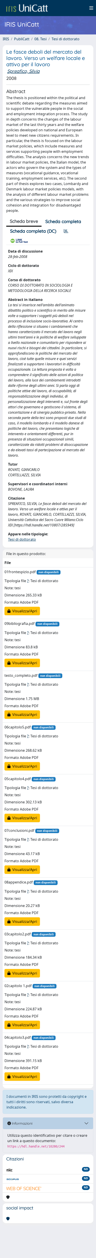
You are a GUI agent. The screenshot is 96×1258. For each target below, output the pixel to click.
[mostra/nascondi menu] (91, 8)
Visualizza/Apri (23, 611)
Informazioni (21, 1123)
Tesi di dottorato (65, 38)
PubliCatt (21, 38)
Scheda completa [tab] (63, 221)
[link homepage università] (27, 8)
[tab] (66, 231)
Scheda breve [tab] (24, 221)
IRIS (6, 38)
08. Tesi (40, 38)
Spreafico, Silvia (23, 71)
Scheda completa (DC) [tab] (33, 231)
